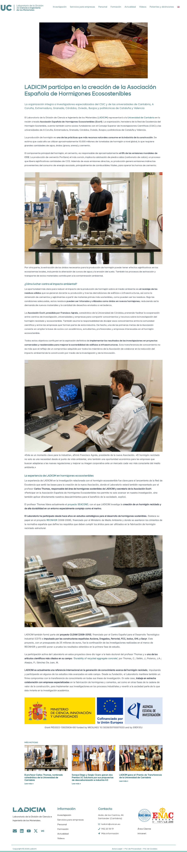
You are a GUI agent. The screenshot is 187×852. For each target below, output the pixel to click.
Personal (102, 6)
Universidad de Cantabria (141, 117)
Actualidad (130, 6)
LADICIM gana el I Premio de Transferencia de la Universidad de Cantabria (140, 776)
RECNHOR (52, 520)
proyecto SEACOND (78, 504)
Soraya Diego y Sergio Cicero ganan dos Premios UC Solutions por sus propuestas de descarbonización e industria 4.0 (92, 777)
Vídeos (142, 6)
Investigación (60, 6)
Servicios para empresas (82, 6)
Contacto (105, 809)
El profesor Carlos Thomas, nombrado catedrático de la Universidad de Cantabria (44, 777)
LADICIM (102, 117)
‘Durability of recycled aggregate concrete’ (95, 658)
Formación (116, 6)
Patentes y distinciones (162, 6)
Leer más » (29, 784)
